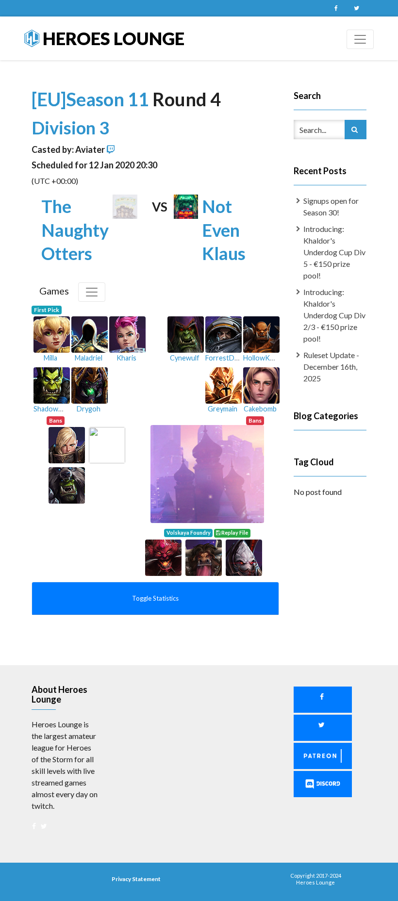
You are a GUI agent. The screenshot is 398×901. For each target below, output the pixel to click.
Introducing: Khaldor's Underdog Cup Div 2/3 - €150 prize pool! (334, 315)
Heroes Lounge (111, 38)
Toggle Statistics (155, 598)
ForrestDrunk (227, 358)
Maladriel (88, 358)
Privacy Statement (136, 879)
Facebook (336, 8)
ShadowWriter (56, 409)
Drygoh (88, 409)
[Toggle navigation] (360, 39)
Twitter (356, 8)
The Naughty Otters (75, 230)
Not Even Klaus (224, 230)
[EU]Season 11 (92, 99)
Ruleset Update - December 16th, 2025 (331, 366)
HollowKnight (264, 358)
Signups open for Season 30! (331, 206)
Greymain (222, 409)
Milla (50, 358)
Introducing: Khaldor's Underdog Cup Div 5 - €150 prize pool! (334, 252)
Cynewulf (184, 358)
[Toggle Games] (91, 292)
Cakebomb (260, 409)
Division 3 (70, 127)
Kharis (126, 358)
